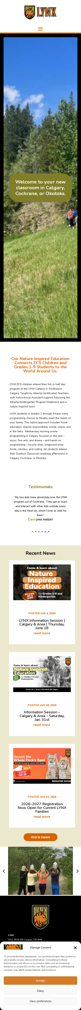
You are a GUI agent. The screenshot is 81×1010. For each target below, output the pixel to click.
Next (77, 870)
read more (42, 633)
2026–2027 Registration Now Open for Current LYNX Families (42, 807)
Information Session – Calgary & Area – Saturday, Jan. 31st (42, 716)
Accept (40, 981)
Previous (3, 870)
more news (40, 837)
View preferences (40, 1001)
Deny (40, 991)
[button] (75, 948)
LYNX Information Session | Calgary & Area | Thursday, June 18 (42, 624)
